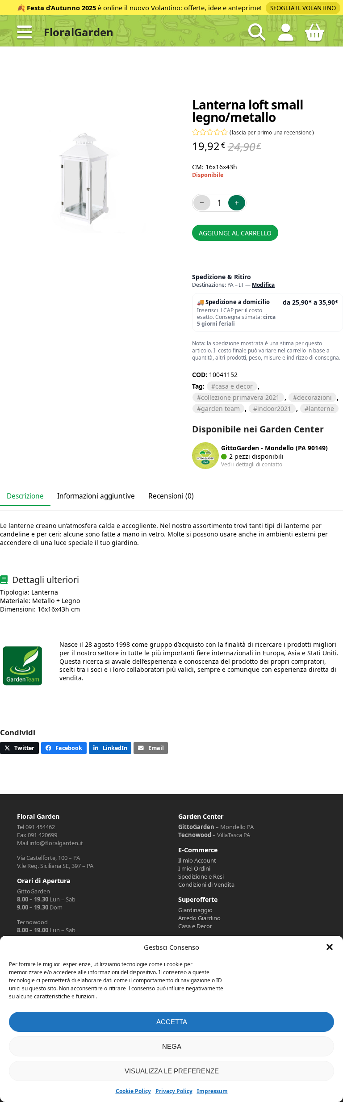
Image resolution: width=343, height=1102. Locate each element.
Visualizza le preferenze (172, 1071)
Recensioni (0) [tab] (171, 496)
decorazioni (314, 397)
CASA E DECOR (234, 386)
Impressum (212, 1091)
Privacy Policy (173, 1091)
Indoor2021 (274, 408)
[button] (329, 947)
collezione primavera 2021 (240, 397)
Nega (171, 1046)
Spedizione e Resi (201, 876)
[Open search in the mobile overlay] (257, 32)
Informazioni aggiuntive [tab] (96, 496)
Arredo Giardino (199, 918)
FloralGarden (78, 32)
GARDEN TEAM (220, 408)
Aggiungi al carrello (235, 233)
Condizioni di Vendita (206, 884)
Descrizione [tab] (25, 496)
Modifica (263, 285)
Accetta (171, 1022)
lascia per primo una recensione (272, 132)
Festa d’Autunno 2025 (61, 7)
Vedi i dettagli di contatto (251, 464)
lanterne (321, 408)
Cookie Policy (133, 1091)
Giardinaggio (195, 910)
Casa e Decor (195, 926)
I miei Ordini (194, 868)
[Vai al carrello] (315, 36)
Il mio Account (197, 860)
